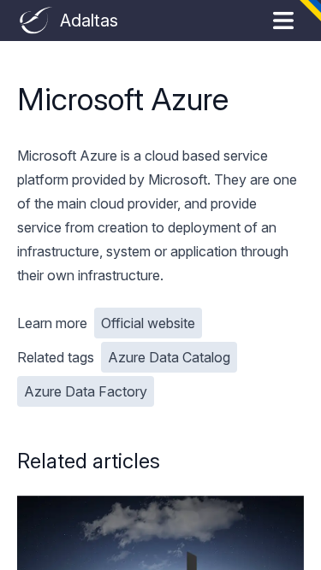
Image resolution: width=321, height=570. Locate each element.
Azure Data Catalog (169, 357)
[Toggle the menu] (283, 20)
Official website (148, 323)
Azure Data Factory (85, 391)
